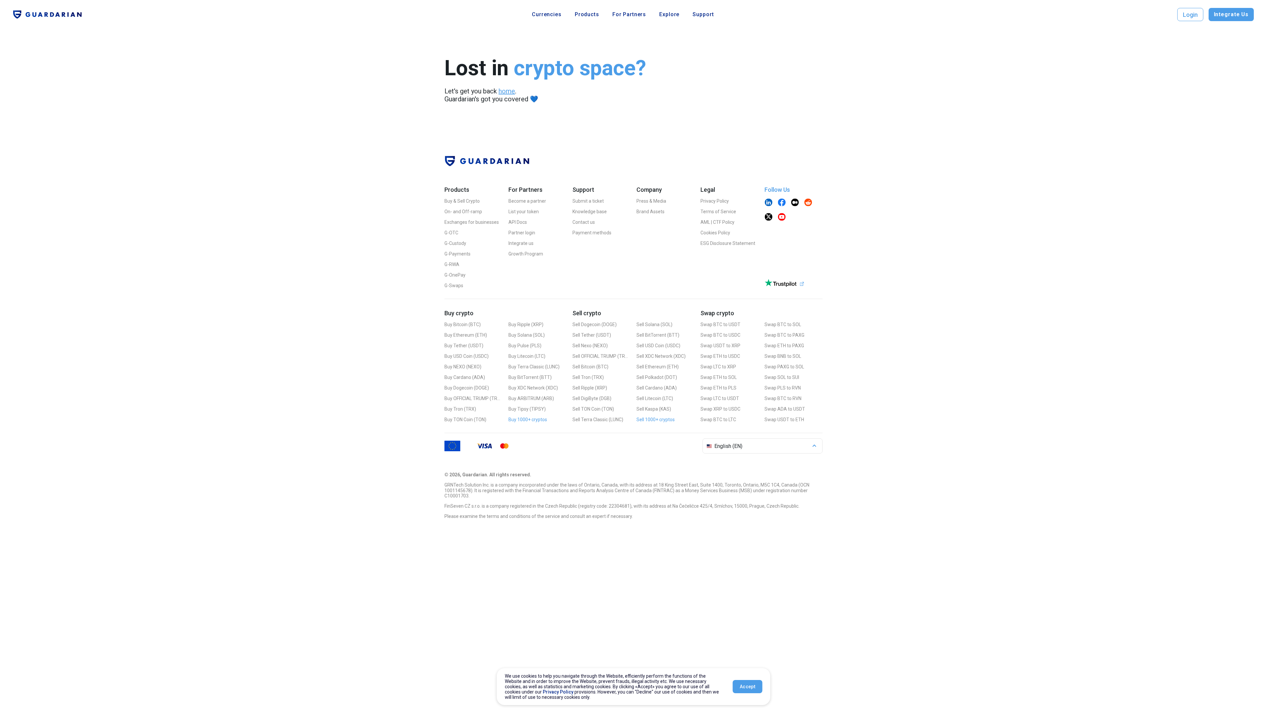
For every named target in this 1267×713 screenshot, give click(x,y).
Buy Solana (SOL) (526, 335)
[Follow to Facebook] (782, 203)
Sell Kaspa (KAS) (653, 409)
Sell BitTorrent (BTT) (657, 335)
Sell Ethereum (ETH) (657, 366)
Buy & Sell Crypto (462, 201)
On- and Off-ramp (463, 211)
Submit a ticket (588, 201)
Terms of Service (718, 211)
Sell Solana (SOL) (654, 324)
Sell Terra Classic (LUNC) (597, 419)
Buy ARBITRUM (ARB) (531, 398)
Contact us (583, 222)
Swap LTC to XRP (718, 366)
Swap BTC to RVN (782, 398)
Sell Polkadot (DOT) (656, 377)
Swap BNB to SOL (782, 356)
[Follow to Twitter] (768, 217)
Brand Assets (650, 211)
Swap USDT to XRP (720, 345)
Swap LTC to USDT (719, 398)
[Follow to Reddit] (808, 203)
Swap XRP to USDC (720, 409)
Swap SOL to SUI (781, 377)
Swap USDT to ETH (784, 419)
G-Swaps (453, 285)
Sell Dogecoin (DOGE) (594, 324)
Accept (747, 686)
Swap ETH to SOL (718, 377)
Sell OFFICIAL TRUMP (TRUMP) (600, 356)
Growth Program (525, 253)
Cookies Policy (715, 232)
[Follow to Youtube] (782, 217)
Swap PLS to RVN (782, 387)
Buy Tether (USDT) (463, 345)
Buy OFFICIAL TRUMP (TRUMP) (472, 398)
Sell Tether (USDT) (591, 335)
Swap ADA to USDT (784, 409)
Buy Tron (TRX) (460, 409)
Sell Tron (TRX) (588, 377)
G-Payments (457, 253)
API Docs (517, 222)
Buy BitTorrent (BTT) (530, 377)
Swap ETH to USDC (720, 356)
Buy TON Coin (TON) (465, 419)
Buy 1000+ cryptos (527, 419)
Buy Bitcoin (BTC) (462, 324)
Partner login (521, 232)
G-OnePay (455, 275)
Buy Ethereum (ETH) (465, 335)
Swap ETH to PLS (718, 387)
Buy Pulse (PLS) (524, 345)
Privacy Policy (714, 201)
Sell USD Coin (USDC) (658, 345)
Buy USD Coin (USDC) (466, 356)
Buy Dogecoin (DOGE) (466, 387)
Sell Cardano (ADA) (656, 387)
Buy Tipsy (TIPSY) (527, 409)
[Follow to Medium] (795, 203)
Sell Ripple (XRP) (589, 387)
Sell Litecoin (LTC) (654, 398)
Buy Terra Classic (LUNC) (534, 366)
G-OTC (451, 232)
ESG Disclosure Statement (727, 243)
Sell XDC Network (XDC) (661, 356)
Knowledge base (589, 211)
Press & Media (651, 201)
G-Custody (455, 243)
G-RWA (451, 264)
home (507, 91)
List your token (523, 211)
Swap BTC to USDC (720, 335)
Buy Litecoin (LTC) (526, 356)
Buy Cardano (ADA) (464, 377)
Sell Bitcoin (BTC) (590, 366)
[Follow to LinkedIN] (768, 203)
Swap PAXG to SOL (784, 366)
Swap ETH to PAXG (784, 345)
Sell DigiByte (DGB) (591, 398)
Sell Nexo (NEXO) (590, 345)
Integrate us (521, 243)
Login (1190, 14)
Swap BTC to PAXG (784, 335)
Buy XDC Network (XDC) (533, 387)
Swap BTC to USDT (720, 324)
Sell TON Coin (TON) (593, 409)
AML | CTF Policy (717, 222)
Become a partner (527, 201)
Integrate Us (1231, 14)
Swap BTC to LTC (718, 419)
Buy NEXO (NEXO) (462, 366)
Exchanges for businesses (471, 222)
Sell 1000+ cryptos (655, 419)
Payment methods (591, 232)
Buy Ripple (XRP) (525, 324)
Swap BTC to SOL (782, 324)
